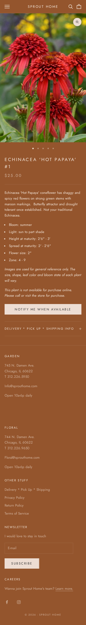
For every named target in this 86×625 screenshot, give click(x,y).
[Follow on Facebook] (7, 602)
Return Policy (14, 505)
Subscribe (22, 563)
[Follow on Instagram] (19, 602)
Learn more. (64, 588)
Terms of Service (17, 513)
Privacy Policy (15, 497)
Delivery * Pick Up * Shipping (27, 489)
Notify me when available (43, 309)
